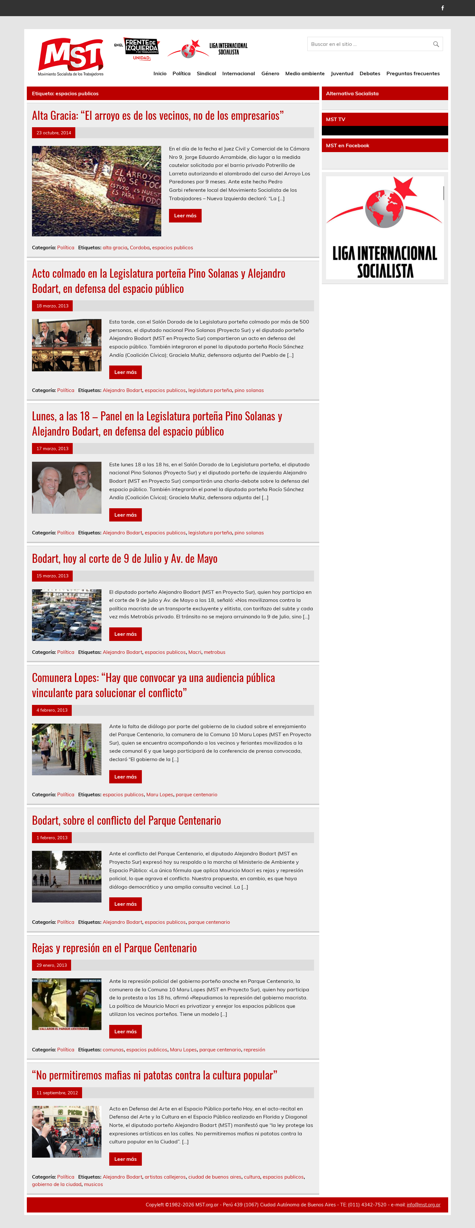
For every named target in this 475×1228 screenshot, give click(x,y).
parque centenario (196, 794)
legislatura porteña (210, 390)
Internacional (238, 73)
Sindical (206, 73)
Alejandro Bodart (122, 390)
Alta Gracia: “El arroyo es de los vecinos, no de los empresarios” (158, 115)
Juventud (342, 73)
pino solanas (249, 390)
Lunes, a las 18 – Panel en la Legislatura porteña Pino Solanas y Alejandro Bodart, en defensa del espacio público (157, 423)
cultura (252, 1177)
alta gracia (115, 247)
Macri (194, 652)
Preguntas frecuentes (413, 73)
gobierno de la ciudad (56, 1184)
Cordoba (140, 247)
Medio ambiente (305, 73)
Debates (370, 73)
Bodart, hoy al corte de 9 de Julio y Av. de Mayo (124, 558)
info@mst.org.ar (423, 1205)
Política (182, 73)
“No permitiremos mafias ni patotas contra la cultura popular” (154, 1075)
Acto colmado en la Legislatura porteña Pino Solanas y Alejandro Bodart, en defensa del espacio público (158, 280)
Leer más (185, 215)
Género (270, 73)
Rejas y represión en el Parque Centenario (114, 947)
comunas (113, 1050)
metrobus (215, 652)
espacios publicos (172, 247)
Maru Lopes (159, 794)
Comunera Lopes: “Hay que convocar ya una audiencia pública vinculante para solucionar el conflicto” (153, 684)
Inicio (159, 73)
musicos (93, 1184)
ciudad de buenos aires (214, 1177)
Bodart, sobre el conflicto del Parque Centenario (126, 820)
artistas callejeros (165, 1177)
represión (254, 1050)
